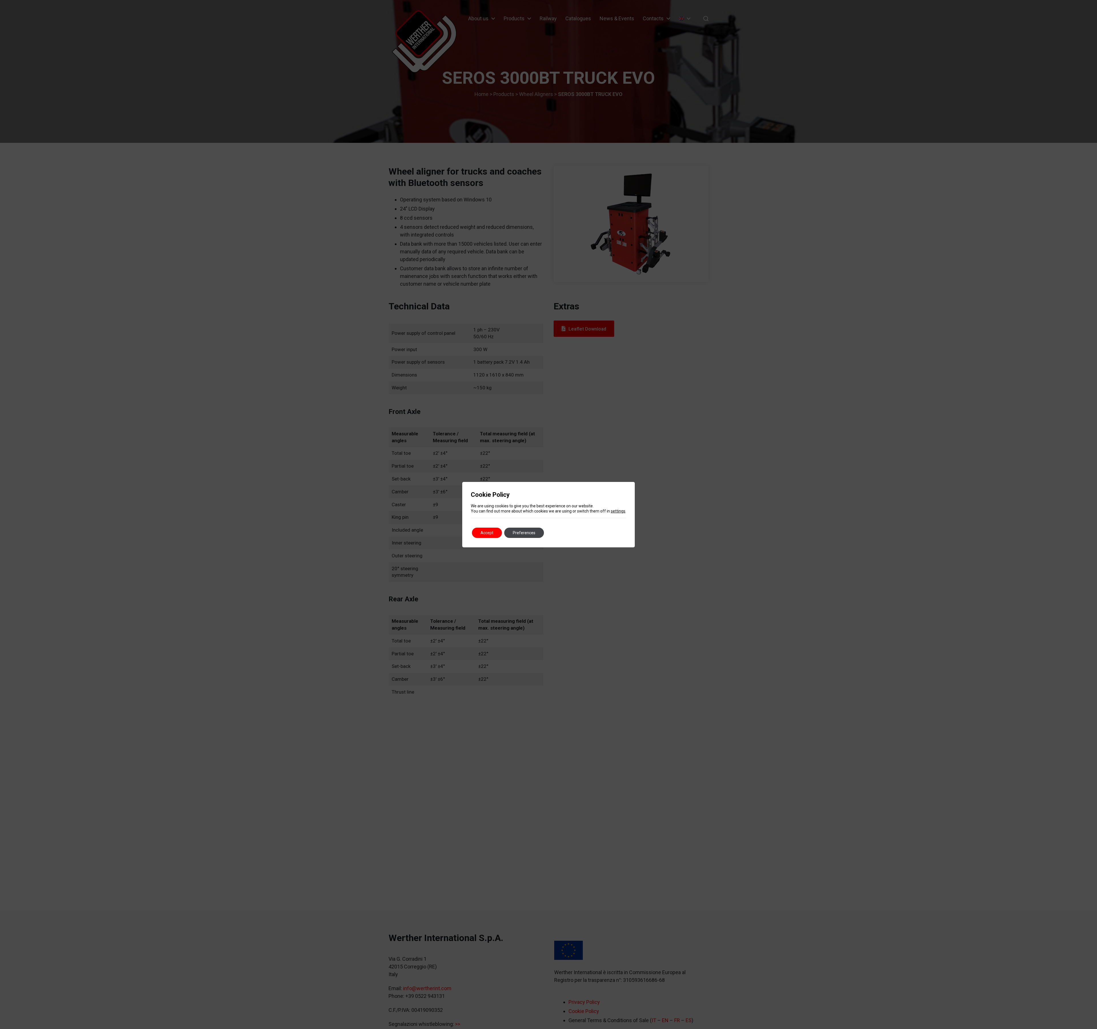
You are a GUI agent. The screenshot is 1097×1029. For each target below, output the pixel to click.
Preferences (524, 532)
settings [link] (618, 511)
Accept (487, 532)
